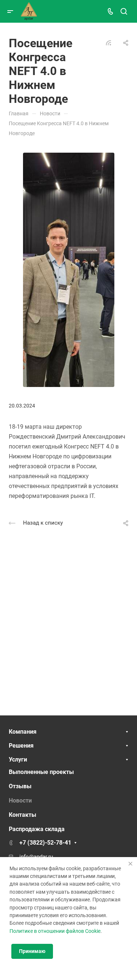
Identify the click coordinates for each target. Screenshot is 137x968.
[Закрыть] (130, 863)
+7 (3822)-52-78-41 (45, 842)
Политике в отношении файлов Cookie (54, 931)
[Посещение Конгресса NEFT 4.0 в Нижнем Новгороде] (68, 269)
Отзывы (20, 786)
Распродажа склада (37, 829)
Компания (23, 731)
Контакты (22, 814)
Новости (20, 800)
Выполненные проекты (41, 771)
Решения (21, 745)
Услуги (18, 759)
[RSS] (108, 42)
